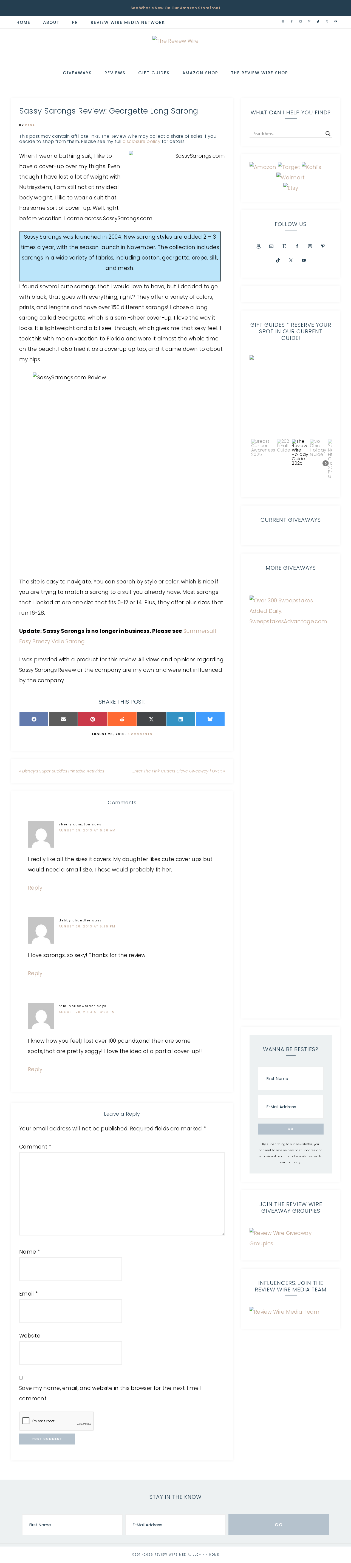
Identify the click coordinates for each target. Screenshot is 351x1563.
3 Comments (140, 734)
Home (214, 1555)
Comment (35, 1146)
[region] (291, 422)
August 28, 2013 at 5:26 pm (87, 926)
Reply (35, 887)
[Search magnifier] (328, 133)
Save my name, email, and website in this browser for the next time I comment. (110, 1393)
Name (29, 1252)
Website (29, 1335)
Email (28, 1293)
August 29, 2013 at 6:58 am (87, 830)
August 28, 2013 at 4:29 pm (87, 1012)
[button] (291, 396)
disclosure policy (142, 141)
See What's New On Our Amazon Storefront (175, 8)
